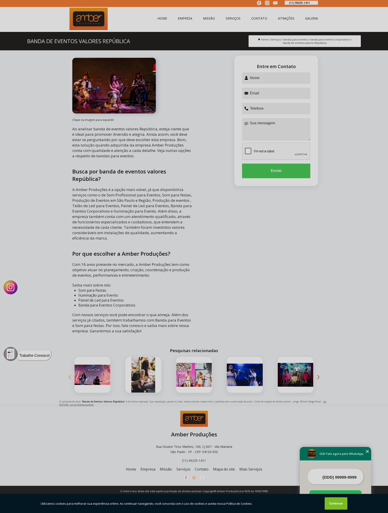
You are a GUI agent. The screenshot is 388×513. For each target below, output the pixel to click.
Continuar (336, 503)
